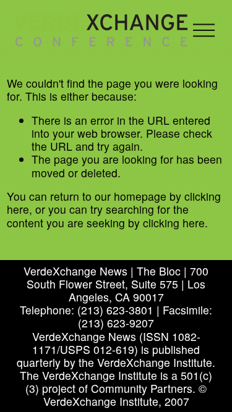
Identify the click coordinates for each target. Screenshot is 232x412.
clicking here (174, 222)
